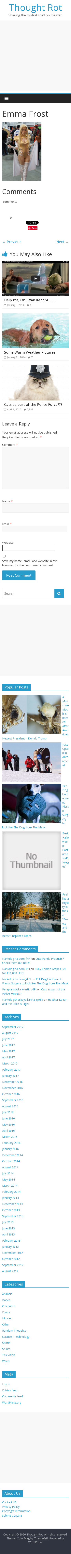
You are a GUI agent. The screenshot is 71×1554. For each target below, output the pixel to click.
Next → (62, 241)
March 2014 (9, 1185)
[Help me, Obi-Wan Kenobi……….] (35, 263)
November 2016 (12, 1088)
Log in (6, 1384)
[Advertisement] (35, 55)
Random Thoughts (14, 1330)
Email (7, 524)
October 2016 (11, 1094)
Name (7, 501)
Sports (6, 1343)
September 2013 (12, 1216)
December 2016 (12, 1082)
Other (5, 1324)
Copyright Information (16, 1511)
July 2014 (8, 1173)
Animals (7, 1294)
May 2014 (8, 1179)
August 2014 (10, 1167)
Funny (6, 1312)
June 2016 (8, 1118)
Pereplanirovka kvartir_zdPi (19, 989)
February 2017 (11, 1069)
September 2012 (12, 1265)
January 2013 (10, 1246)
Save (34, 228)
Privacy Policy (11, 1506)
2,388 (30, 409)
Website (8, 542)
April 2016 (8, 1130)
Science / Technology (15, 1337)
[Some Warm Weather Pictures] (35, 315)
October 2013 (11, 1210)
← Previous (11, 241)
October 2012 (11, 1259)
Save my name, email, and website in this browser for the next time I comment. (30, 563)
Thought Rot (35, 7)
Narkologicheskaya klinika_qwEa (22, 999)
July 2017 (8, 1039)
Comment (10, 445)
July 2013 (8, 1222)
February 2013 (11, 1240)
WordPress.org (11, 1402)
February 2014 (11, 1192)
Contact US (9, 1502)
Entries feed (9, 1390)
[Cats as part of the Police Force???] (35, 368)
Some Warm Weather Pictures (29, 352)
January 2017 (10, 1075)
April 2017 (8, 1057)
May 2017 (8, 1051)
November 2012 (12, 1253)
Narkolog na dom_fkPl (16, 958)
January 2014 (10, 1198)
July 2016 (8, 1112)
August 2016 (10, 1106)
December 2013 (12, 1204)
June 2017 (8, 1045)
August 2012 (10, 1271)
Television (8, 1355)
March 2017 (9, 1063)
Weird (5, 1361)
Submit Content (12, 1515)
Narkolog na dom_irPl (16, 969)
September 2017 (12, 1027)
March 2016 (9, 1137)
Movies (6, 1318)
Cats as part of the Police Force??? (33, 404)
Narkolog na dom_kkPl (16, 979)
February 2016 (11, 1143)
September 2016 (12, 1100)
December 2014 (12, 1155)
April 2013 (8, 1234)
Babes (6, 1300)
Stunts (6, 1349)
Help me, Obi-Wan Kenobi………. (30, 300)
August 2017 (10, 1033)
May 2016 (8, 1124)
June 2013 (8, 1228)
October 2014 (11, 1161)
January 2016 (10, 1149)
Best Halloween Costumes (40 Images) (65, 849)
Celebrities (8, 1306)
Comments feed (12, 1396)
